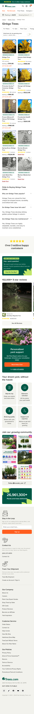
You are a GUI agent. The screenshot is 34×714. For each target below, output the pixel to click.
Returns (4, 659)
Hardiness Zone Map (8, 637)
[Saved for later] (14, 41)
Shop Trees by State (8, 602)
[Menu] (3, 6)
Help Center (6, 631)
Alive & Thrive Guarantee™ (10, 656)
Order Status (6, 624)
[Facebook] (13, 690)
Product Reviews (7, 609)
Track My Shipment (8, 577)
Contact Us (5, 556)
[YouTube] (18, 690)
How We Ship (6, 634)
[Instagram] (4, 690)
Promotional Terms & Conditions (12, 672)
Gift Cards (5, 605)
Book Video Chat (17, 364)
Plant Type (23, 29)
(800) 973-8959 (18, 369)
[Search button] (23, 6)
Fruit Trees (20, 11)
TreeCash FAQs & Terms (9, 640)
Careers (4, 596)
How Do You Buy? (11, 272)
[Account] (26, 6)
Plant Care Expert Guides (10, 599)
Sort (16, 29)
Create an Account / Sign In (11, 580)
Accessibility (6, 665)
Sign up (17, 532)
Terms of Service (7, 662)
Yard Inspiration (7, 615)
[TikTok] (9, 690)
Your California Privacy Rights (11, 669)
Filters (7, 29)
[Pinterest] (23, 690)
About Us (5, 593)
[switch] (29, 34)
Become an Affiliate (8, 612)
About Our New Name (9, 644)
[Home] (10, 6)
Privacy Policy (6, 652)
